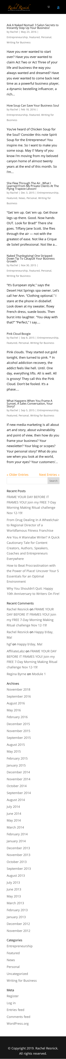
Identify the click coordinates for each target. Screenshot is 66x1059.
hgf (9, 644)
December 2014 (18, 772)
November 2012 (18, 931)
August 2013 (16, 875)
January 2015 (16, 765)
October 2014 (17, 786)
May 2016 (14, 710)
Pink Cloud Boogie (19, 334)
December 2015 (18, 724)
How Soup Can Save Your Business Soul (33, 105)
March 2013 (15, 903)
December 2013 (18, 848)
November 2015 (18, 731)
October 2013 (17, 862)
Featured (34, 37)
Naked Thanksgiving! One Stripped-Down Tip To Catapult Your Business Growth (31, 258)
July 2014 (13, 806)
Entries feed (15, 1010)
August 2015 (16, 745)
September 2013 (19, 868)
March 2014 (15, 827)
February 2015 (17, 758)
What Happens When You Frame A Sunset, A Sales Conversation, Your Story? (30, 403)
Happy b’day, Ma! (29, 644)
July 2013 (13, 882)
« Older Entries (18, 474)
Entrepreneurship (17, 37)
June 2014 (14, 813)
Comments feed (18, 1017)
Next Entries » (49, 474)
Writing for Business (19, 42)
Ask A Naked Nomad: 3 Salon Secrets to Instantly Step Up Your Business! (33, 26)
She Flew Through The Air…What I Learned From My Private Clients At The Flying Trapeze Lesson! (33, 186)
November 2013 (18, 855)
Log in (11, 1003)
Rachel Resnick (18, 609)
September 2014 (19, 793)
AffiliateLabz (16, 651)
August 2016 (16, 703)
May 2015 (14, 751)
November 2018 (18, 689)
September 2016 (19, 696)
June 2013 (14, 889)
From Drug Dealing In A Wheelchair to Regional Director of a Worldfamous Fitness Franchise (33, 525)
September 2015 (19, 738)
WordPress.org (18, 1023)
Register (13, 996)
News (22, 198)
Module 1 (39, 674)
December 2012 (18, 924)
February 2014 (17, 834)
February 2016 (17, 717)
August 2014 (16, 800)
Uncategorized (17, 974)
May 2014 (14, 820)
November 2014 (18, 779)
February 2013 (17, 910)
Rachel (14, 31)
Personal (46, 37)
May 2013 (14, 896)
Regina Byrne (16, 674)
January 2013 (16, 917)
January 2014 (16, 841)
